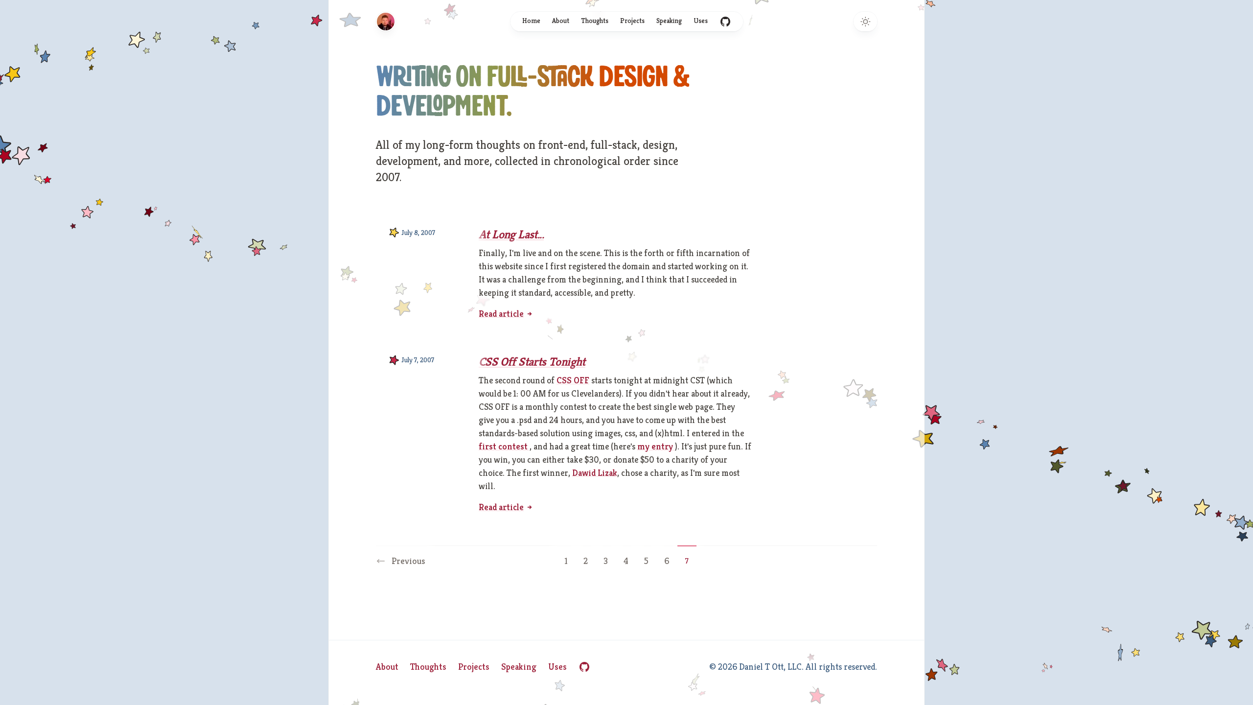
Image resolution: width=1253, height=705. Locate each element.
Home (531, 20)
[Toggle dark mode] (865, 21)
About (560, 20)
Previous (408, 560)
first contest (504, 446)
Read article (501, 313)
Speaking (669, 20)
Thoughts (594, 20)
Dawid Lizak (594, 472)
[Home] (385, 21)
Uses (701, 20)
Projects (632, 20)
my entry (656, 446)
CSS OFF (573, 380)
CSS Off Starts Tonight (532, 361)
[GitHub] (584, 667)
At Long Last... (511, 234)
